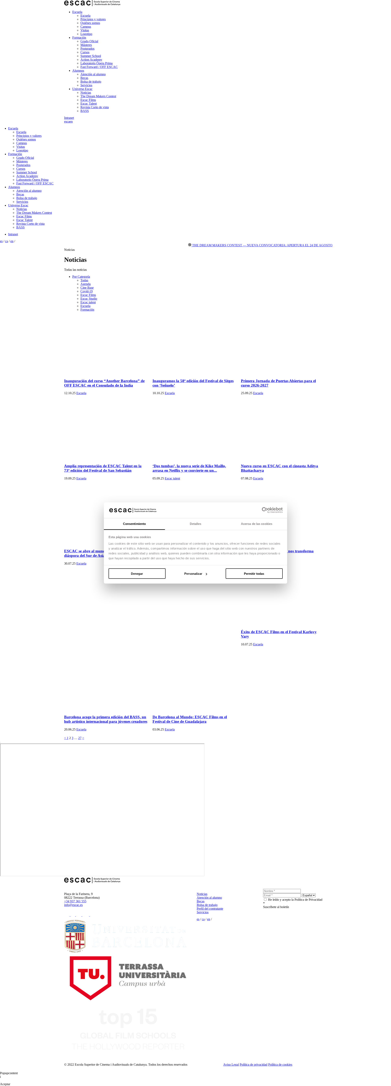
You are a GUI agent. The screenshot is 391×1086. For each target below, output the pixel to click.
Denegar (137, 573)
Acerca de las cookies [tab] (256, 523)
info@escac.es (73, 905)
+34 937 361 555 (75, 901)
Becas (84, 78)
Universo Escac (82, 89)
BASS (84, 111)
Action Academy (91, 59)
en (71, 121)
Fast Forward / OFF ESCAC (99, 67)
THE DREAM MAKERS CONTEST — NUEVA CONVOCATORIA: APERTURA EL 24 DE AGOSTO (243, 245)
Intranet (69, 118)
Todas (84, 280)
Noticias (85, 92)
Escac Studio (88, 298)
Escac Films (88, 100)
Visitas (84, 30)
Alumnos (78, 70)
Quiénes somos (90, 23)
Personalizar (193, 573)
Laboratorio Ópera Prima (96, 63)
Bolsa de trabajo (90, 81)
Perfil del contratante (210, 908)
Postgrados (87, 48)
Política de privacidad (253, 1064)
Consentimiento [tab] (134, 523)
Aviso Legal (231, 1064)
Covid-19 (86, 291)
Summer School (90, 56)
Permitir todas (254, 573)
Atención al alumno (93, 74)
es (65, 121)
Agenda (85, 284)
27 (79, 738)
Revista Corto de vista (94, 107)
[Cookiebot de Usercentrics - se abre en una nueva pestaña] (265, 510)
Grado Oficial (89, 41)
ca (68, 121)
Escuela (77, 12)
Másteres (86, 45)
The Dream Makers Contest (98, 96)
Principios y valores (93, 19)
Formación (79, 37)
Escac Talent (88, 103)
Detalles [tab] (195, 523)
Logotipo (86, 34)
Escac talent (88, 302)
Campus (85, 26)
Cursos (84, 52)
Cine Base (87, 287)
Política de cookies (280, 1064)
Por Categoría (81, 276)
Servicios (86, 85)
